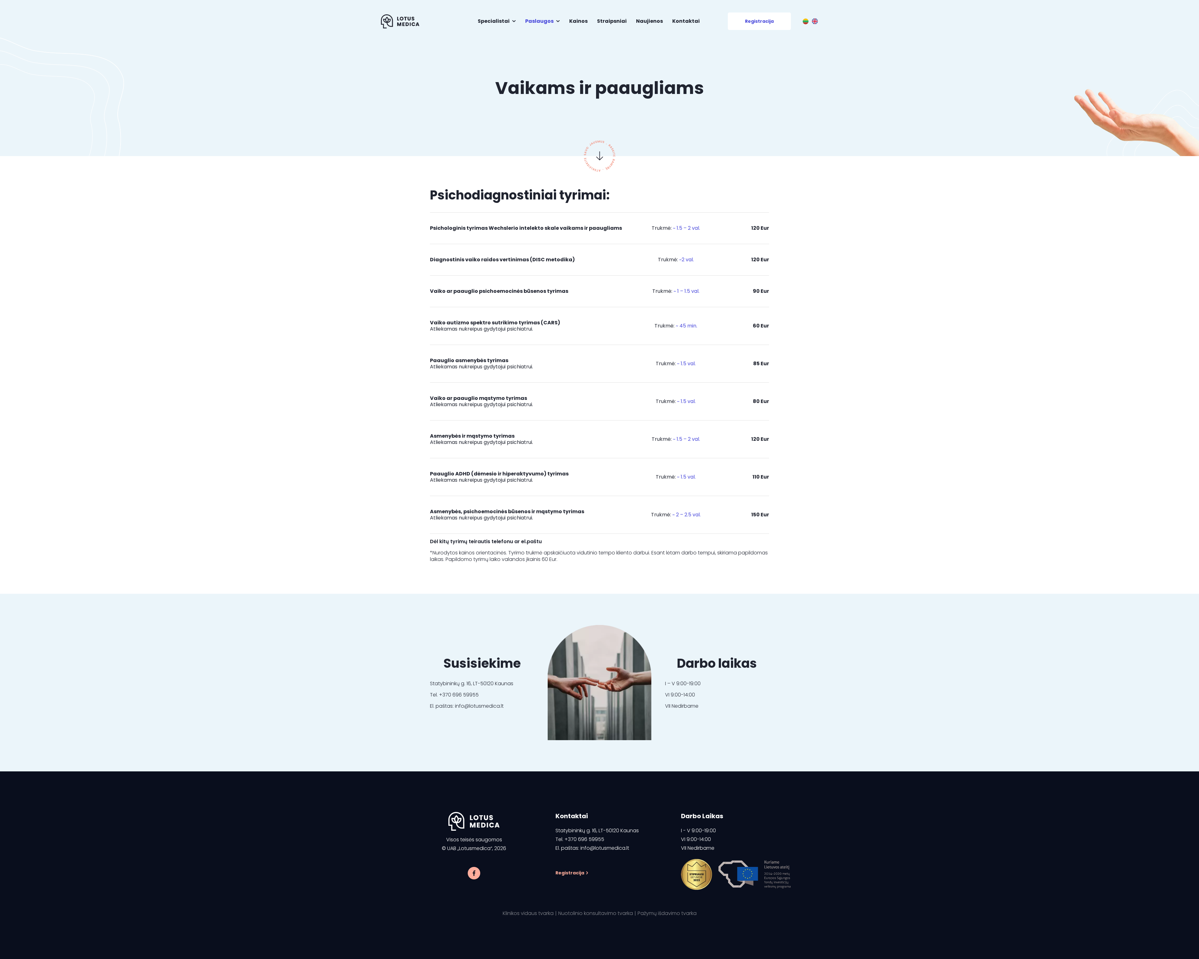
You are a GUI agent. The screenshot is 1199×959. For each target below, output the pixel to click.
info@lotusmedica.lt (604, 848)
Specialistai (494, 21)
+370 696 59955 (584, 839)
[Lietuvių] (805, 21)
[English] (815, 21)
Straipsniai (612, 21)
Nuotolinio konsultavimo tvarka (595, 913)
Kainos (578, 21)
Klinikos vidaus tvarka (528, 913)
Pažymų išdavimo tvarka (667, 913)
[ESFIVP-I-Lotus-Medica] (696, 874)
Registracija (759, 21)
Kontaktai (686, 21)
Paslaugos (539, 21)
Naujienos (649, 21)
